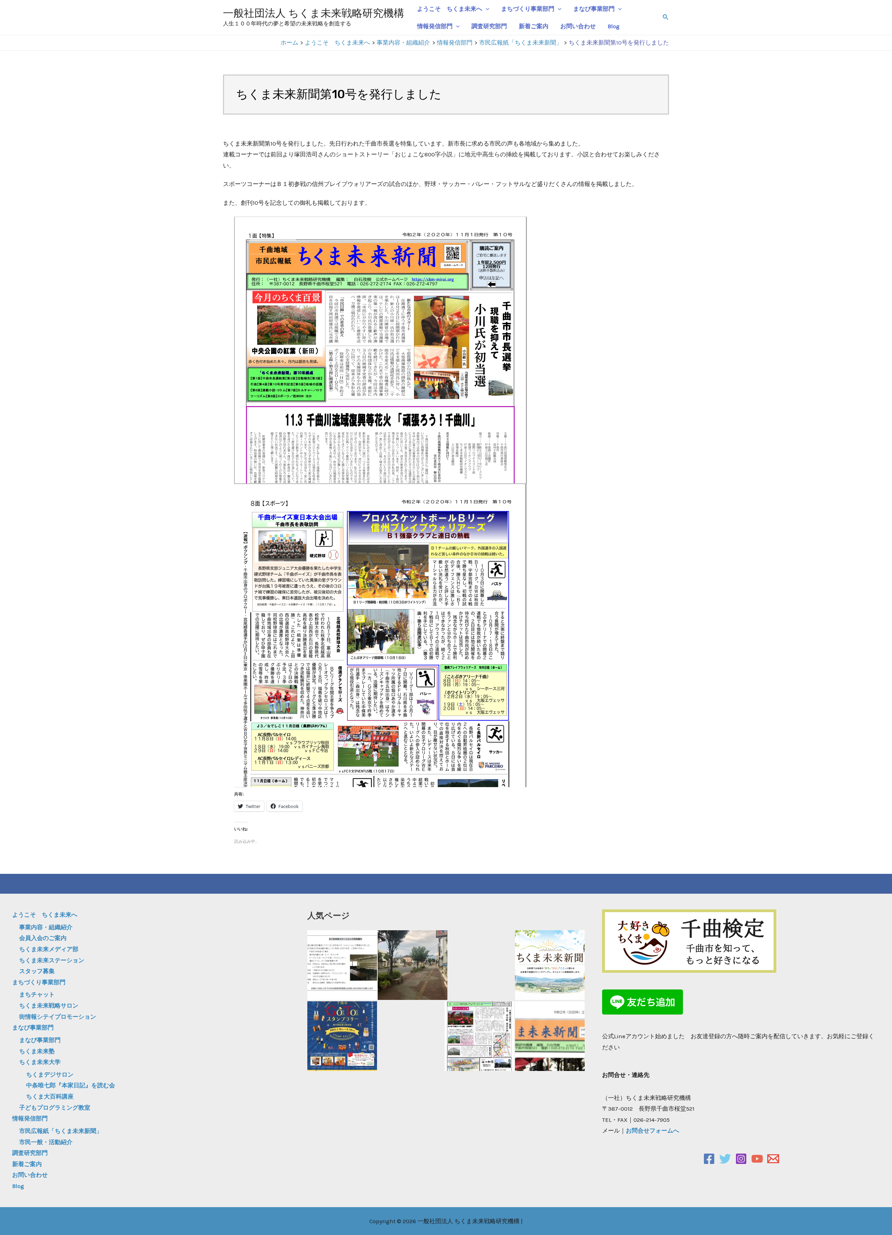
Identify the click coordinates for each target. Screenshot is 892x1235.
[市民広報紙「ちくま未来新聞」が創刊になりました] (550, 1036)
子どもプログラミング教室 (54, 1107)
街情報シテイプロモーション (57, 1016)
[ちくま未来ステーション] (342, 965)
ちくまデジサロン (50, 1074)
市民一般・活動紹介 (45, 1142)
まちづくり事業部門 (527, 8)
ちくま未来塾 (37, 1051)
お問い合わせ (578, 26)
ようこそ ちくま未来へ (449, 8)
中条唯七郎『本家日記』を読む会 (70, 1085)
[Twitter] (725, 1159)
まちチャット (37, 994)
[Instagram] (741, 1159)
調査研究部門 (489, 26)
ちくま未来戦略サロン (48, 1005)
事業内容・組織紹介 (45, 927)
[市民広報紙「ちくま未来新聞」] (550, 965)
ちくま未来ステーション (51, 960)
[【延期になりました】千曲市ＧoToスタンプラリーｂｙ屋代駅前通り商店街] (342, 1036)
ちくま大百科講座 (50, 1096)
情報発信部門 (435, 26)
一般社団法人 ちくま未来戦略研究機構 (313, 13)
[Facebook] (709, 1159)
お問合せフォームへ (652, 1130)
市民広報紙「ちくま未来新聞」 (60, 1130)
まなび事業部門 (594, 8)
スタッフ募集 (37, 971)
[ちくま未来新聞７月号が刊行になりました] (479, 1036)
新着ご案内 (533, 26)
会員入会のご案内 (43, 937)
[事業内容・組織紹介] (412, 965)
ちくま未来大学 (40, 1061)
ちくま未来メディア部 (48, 949)
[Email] (773, 1159)
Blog (614, 26)
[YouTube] (757, 1159)
